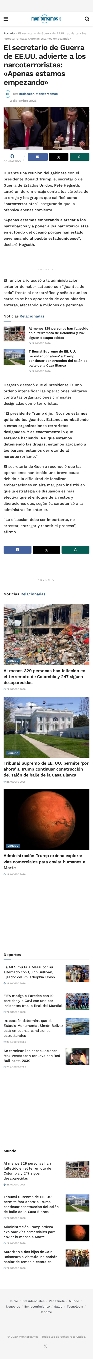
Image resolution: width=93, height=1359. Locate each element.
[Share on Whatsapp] (79, 157)
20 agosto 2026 (16, 1042)
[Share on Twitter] (59, 157)
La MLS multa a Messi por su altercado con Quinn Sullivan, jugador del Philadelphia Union (29, 972)
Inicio (14, 1301)
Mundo (13, 660)
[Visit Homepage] (46, 19)
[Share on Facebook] (38, 157)
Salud (58, 1306)
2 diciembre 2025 (23, 100)
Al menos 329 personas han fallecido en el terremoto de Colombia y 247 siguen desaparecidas (58, 333)
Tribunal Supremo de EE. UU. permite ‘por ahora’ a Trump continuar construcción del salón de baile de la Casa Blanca (46, 769)
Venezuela (57, 1301)
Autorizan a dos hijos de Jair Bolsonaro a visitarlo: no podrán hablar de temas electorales (30, 1257)
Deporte (46, 1312)
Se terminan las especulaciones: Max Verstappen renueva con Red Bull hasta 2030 (32, 1056)
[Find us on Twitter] (45, 1346)
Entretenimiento (37, 1306)
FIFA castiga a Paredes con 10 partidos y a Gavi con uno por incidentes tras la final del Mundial (33, 1001)
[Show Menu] (6, 19)
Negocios (13, 1306)
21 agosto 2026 (41, 343)
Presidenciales (33, 1301)
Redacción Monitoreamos (38, 93)
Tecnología (75, 1306)
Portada (9, 33)
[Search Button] (87, 19)
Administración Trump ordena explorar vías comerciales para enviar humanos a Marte (44, 861)
